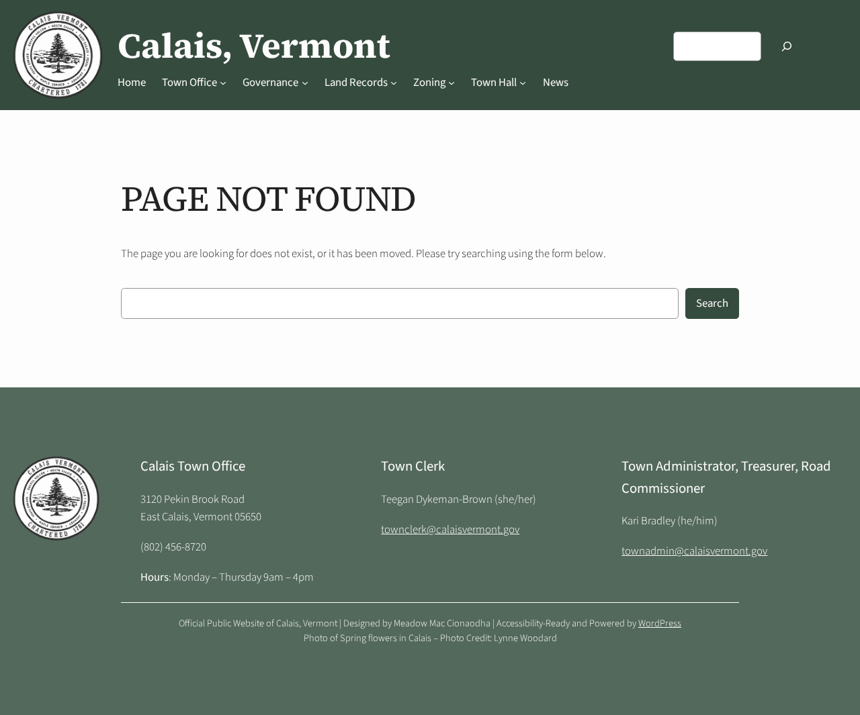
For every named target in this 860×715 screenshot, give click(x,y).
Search (712, 303)
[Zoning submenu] (451, 82)
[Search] (787, 46)
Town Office (189, 83)
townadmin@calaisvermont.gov (694, 551)
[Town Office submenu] (223, 82)
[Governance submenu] (305, 82)
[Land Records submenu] (393, 82)
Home (132, 83)
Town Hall (494, 83)
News (555, 83)
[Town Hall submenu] (522, 82)
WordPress (659, 623)
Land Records (356, 83)
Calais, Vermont (254, 45)
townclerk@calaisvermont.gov (450, 530)
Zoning (429, 83)
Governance (270, 83)
